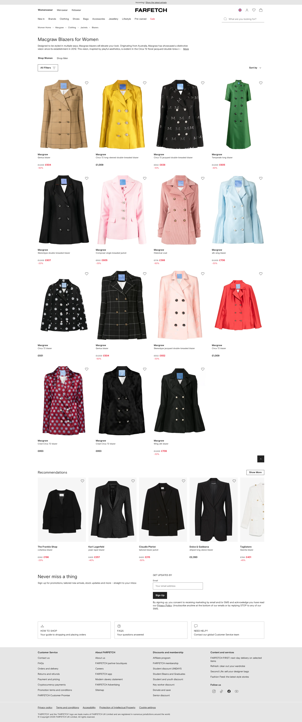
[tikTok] (221, 691)
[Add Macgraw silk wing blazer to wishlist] (260, 178)
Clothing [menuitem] (64, 19)
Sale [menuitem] (152, 19)
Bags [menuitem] (86, 19)
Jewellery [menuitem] (113, 19)
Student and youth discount (168, 679)
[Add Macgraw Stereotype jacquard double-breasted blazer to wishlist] (202, 273)
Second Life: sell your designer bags (229, 671)
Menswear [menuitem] (62, 10)
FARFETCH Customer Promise (54, 695)
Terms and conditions (67, 707)
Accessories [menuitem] (98, 19)
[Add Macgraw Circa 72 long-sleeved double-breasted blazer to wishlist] (144, 83)
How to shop (48, 631)
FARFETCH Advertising (107, 684)
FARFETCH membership (165, 663)
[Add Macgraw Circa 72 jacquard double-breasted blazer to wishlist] (202, 83)
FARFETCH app (103, 674)
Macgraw (59, 27)
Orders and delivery (48, 668)
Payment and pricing (49, 679)
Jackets (83, 27)
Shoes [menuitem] (76, 19)
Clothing (72, 27)
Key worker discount (163, 684)
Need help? (201, 631)
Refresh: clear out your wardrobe (227, 666)
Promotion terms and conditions (55, 690)
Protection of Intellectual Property (117, 707)
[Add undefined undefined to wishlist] (82, 481)
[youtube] (236, 691)
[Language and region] (240, 10)
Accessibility (89, 707)
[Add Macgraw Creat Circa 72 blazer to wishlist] (144, 369)
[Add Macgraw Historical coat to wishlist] (202, 178)
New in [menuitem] (41, 19)
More (186, 49)
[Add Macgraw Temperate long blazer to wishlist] (260, 83)
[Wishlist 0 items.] (253, 10)
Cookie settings (147, 707)
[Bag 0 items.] (260, 10)
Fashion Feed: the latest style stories (229, 677)
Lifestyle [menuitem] (126, 19)
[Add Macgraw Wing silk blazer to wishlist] (202, 369)
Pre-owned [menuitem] (140, 19)
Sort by (253, 68)
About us (100, 658)
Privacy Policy (164, 605)
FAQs (120, 631)
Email (155, 581)
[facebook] (229, 691)
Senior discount (161, 695)
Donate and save (162, 690)
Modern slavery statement (109, 679)
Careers (99, 668)
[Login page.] (246, 10)
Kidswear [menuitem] (76, 10)
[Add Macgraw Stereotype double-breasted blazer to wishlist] (86, 178)
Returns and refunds (49, 674)
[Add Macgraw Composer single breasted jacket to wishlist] (144, 178)
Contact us (44, 658)
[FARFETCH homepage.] (151, 10)
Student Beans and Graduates (169, 674)
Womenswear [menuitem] (45, 10)
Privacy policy (45, 707)
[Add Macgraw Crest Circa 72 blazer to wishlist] (86, 369)
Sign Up (160, 595)
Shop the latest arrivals (156, 2)
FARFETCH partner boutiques (111, 663)
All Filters (45, 68)
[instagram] (213, 691)
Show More (255, 472)
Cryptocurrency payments (52, 684)
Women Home (44, 27)
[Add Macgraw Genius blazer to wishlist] (86, 83)
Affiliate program (161, 658)
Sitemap (99, 690)
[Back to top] (260, 458)
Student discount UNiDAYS (167, 668)
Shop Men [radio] (62, 59)
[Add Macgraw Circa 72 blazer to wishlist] (86, 273)
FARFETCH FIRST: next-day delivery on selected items (236, 659)
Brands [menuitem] (52, 19)
